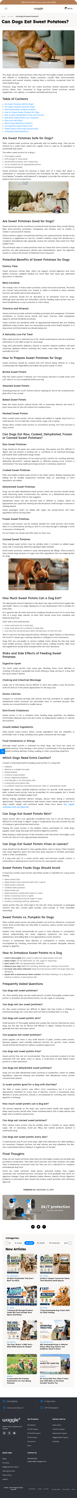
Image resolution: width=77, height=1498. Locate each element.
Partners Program (59, 1429)
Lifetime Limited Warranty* (15, 1408)
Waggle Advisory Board (10, 1467)
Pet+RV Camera (32, 1429)
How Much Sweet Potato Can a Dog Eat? (22, 117)
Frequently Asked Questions (16, 131)
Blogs (3, 16)
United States (32, 1489)
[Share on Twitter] (38, 1227)
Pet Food (10, 16)
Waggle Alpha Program (60, 1437)
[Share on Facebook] (33, 1227)
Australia (46, 1489)
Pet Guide (6, 1463)
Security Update (56, 1489)
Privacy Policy (66, 1489)
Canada (40, 1489)
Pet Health (41, 1243)
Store (29, 1445)
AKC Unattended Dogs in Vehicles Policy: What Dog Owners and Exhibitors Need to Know (54, 1346)
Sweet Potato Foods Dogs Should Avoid (21, 128)
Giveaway (56, 1441)
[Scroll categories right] (69, 1243)
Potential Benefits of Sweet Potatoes (20, 109)
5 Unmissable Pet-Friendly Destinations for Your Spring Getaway (19, 1381)
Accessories (31, 1441)
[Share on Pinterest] (44, 1227)
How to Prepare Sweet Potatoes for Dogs (22, 112)
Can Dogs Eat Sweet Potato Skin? (19, 126)
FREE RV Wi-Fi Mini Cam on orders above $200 (38, 2)
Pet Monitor (31, 1425)
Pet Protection (54, 1243)
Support (5, 1479)
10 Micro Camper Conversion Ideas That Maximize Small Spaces (54, 1279)
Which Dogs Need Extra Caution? (19, 123)
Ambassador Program (60, 1433)
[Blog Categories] (2, 751)
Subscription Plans (9, 1471)
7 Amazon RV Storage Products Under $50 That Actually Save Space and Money (20, 1312)
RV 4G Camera (32, 1437)
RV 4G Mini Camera (34, 1433)
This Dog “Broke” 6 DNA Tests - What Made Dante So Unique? (20, 1345)
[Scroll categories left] (7, 1243)
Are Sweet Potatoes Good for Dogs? (20, 107)
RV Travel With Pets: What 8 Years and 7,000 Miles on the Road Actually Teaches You (54, 1381)
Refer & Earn (57, 1425)
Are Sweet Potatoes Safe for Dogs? (19, 104)
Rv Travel (18, 1243)
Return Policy (7, 1475)
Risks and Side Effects (14, 120)
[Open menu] (6, 8)
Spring (66, 1243)
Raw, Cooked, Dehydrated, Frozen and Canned (24, 115)
